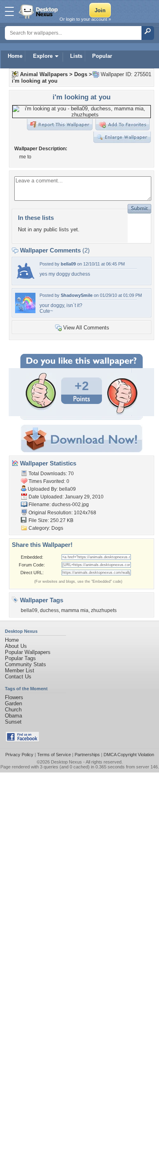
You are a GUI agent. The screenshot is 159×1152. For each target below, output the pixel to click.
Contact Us (18, 677)
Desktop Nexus (66, 761)
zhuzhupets (104, 610)
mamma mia (74, 610)
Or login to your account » (85, 19)
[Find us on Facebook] (22, 740)
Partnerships (87, 754)
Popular (102, 56)
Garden (13, 703)
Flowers (14, 697)
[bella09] (25, 280)
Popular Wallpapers (28, 652)
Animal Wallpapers (44, 74)
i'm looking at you (34, 81)
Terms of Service (54, 754)
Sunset (13, 722)
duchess (49, 610)
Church (13, 710)
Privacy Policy (19, 754)
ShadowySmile (77, 295)
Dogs (80, 74)
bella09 (68, 263)
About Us (16, 646)
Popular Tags (20, 658)
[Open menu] (9, 11)
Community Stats (25, 664)
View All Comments (86, 328)
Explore (43, 56)
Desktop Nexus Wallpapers (39, 11)
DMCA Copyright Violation (129, 754)
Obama (13, 716)
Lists (76, 56)
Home (15, 56)
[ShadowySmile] (25, 311)
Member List (19, 670)
